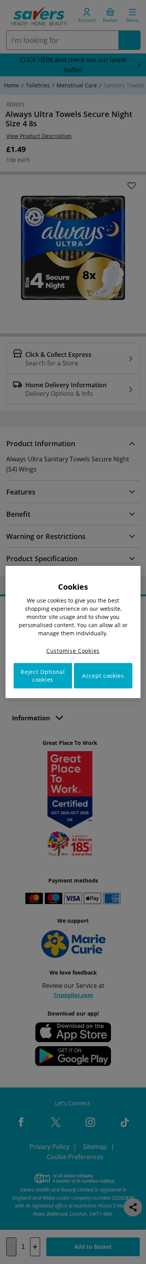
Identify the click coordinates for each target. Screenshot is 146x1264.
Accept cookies (103, 675)
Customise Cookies (73, 650)
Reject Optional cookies (43, 675)
